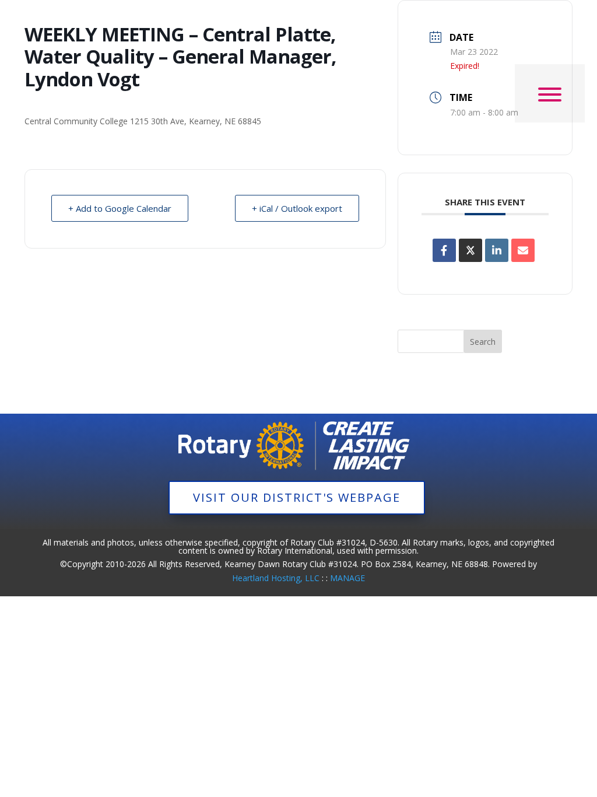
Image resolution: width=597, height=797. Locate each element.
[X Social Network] (470, 250)
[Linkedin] (496, 250)
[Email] (523, 250)
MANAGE (347, 577)
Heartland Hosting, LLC (275, 577)
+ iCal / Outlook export (297, 208)
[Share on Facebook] (444, 250)
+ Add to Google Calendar (119, 208)
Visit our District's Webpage (297, 497)
